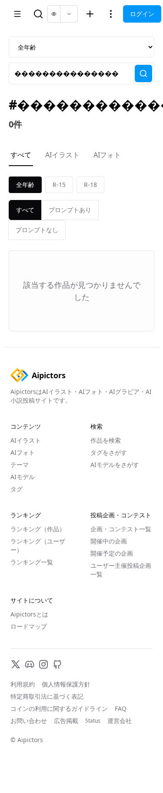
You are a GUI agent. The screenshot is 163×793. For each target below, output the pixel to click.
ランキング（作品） (37, 529)
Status (92, 720)
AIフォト (107, 155)
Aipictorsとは (29, 614)
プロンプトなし (37, 230)
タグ (16, 489)
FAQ (120, 708)
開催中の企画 (108, 541)
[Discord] (29, 664)
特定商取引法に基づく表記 (46, 696)
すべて (20, 155)
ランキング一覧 (31, 562)
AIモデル (22, 477)
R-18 (90, 184)
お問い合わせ (28, 720)
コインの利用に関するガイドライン (59, 708)
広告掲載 (66, 720)
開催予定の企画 (111, 553)
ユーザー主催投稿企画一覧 (120, 569)
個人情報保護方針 (66, 684)
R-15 (59, 184)
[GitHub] (57, 664)
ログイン (142, 14)
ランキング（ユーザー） (37, 545)
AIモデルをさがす (114, 464)
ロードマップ (28, 626)
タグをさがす (108, 452)
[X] (15, 664)
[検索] (143, 73)
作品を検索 (105, 440)
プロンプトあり (70, 210)
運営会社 (119, 720)
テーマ (19, 464)
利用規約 (22, 684)
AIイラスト (62, 155)
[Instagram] (43, 664)
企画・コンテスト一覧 (120, 529)
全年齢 (25, 184)
